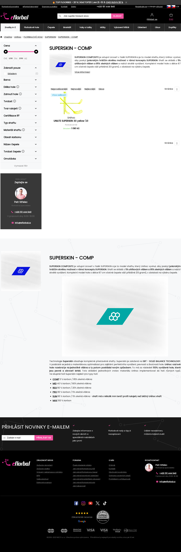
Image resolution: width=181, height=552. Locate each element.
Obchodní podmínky (118, 472)
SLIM (55, 396)
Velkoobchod (42, 479)
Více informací (82, 72)
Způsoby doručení (44, 465)
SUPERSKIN (50, 37)
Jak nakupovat (79, 486)
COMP (56, 379)
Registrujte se (141, 6)
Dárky (73, 6)
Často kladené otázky (82, 465)
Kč (26, 58)
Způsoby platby (43, 468)
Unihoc (17, 37)
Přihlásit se (43, 438)
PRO (55, 392)
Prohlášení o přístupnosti (119, 479)
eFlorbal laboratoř (30, 6)
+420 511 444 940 (106, 6)
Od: (6, 58)
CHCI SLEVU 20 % (114, 2)
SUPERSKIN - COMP (68, 37)
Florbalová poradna (10, 6)
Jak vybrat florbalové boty (84, 482)
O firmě (112, 465)
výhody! (159, 6)
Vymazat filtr (21, 165)
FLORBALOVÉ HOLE (33, 37)
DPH (38, 475)
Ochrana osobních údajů (119, 475)
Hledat (117, 16)
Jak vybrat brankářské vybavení (86, 479)
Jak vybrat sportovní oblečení (85, 475)
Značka (8, 37)
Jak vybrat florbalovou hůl (84, 468)
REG (55, 387)
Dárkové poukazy (44, 482)
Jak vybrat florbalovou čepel (85, 472)
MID (55, 383)
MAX (55, 400)
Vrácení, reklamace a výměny (50, 472)
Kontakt (64, 6)
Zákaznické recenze (82, 517)
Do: (16, 58)
